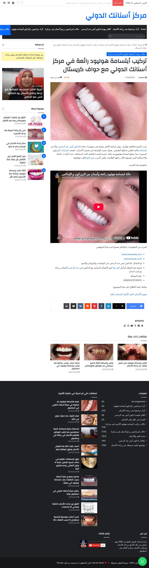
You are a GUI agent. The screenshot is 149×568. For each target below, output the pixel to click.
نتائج (89, 157)
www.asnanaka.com (131, 254)
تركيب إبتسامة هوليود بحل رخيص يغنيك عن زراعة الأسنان (132, 364)
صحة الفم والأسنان (137, 436)
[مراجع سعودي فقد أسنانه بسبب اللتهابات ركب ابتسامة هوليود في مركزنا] (89, 480)
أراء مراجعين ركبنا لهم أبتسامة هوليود (27, 29)
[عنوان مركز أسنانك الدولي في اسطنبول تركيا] (89, 494)
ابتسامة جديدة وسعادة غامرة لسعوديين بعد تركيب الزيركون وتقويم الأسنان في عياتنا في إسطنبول (66, 433)
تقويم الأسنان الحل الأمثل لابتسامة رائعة (128, 294)
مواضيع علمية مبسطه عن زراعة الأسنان (128, 445)
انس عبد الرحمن (75, 267)
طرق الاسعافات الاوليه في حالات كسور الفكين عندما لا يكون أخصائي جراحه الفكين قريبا (67, 464)
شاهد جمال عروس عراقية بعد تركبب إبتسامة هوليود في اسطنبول (67, 365)
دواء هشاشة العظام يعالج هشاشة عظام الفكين (92, 3)
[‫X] (135, 325)
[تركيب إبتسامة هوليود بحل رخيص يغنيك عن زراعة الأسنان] (132, 352)
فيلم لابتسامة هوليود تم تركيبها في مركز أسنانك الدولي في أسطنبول (65, 405)
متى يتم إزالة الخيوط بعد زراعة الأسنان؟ (15, 131)
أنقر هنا (116, 267)
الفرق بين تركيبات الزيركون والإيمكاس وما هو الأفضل (14, 119)
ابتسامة (143, 150)
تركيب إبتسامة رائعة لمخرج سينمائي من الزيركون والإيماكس (99, 364)
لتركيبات (65, 150)
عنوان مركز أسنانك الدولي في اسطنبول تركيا (66, 492)
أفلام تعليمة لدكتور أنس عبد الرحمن (130, 415)
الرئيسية (141, 45)
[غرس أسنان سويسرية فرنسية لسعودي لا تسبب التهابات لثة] (89, 520)
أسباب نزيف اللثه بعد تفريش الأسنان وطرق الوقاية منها (67, 447)
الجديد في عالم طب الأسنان (133, 419)
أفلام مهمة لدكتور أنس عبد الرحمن (96, 29)
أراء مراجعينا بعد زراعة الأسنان (126, 29)
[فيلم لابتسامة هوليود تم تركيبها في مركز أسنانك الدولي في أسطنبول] (89, 405)
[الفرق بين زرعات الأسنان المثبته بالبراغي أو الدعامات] (89, 507)
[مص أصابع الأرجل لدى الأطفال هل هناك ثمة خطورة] (36, 160)
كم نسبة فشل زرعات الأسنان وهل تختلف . (17, 95)
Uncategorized (138, 401)
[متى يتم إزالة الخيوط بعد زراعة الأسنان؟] (36, 134)
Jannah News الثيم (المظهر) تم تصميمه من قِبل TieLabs (80, 563)
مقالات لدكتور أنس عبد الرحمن (132, 441)
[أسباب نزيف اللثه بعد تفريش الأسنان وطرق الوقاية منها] (89, 450)
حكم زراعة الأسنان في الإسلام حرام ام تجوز (16, 144)
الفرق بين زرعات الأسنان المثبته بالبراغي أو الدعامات (65, 505)
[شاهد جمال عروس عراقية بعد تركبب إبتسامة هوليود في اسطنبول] (65, 352)
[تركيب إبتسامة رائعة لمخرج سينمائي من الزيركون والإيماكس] (98, 352)
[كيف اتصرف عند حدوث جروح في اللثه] (89, 419)
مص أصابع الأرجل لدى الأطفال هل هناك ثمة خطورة (16, 159)
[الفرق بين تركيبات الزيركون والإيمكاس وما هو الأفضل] (36, 121)
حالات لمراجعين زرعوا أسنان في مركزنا (62, 29)
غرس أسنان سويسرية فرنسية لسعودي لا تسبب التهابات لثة (66, 518)
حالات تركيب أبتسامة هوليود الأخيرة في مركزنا (117, 45)
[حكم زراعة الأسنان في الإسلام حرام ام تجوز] (36, 147)
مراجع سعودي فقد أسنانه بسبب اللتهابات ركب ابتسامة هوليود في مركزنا (66, 480)
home (143, 29)
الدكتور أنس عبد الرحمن (69, 146)
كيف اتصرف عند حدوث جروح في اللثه (67, 417)
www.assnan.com (133, 258)
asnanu (142, 77)
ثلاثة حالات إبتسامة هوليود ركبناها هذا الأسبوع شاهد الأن (17, 174)
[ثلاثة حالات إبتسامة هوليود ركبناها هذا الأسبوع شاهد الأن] (36, 174)
